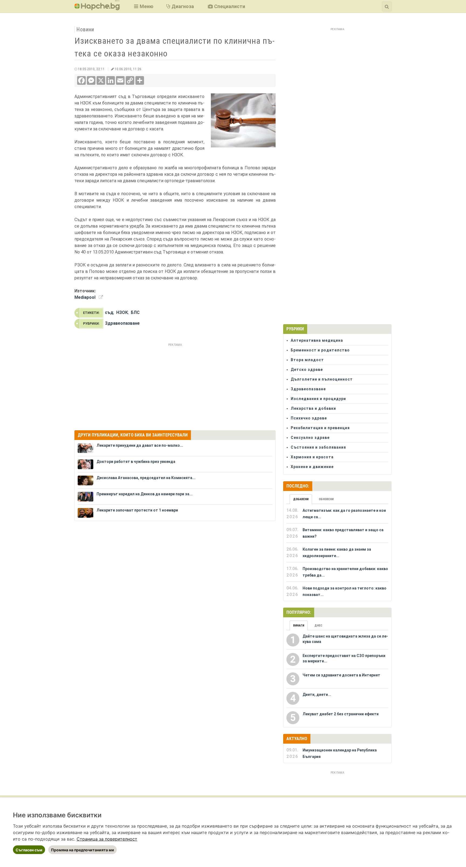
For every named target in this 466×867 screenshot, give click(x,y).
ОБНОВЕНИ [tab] (326, 499)
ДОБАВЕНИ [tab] (301, 499)
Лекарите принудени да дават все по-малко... (140, 445)
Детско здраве (307, 369)
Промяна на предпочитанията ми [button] (82, 850)
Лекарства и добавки (313, 408)
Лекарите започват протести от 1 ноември (137, 510)
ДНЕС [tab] (318, 625)
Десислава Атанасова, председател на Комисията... (146, 478)
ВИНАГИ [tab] (298, 625)
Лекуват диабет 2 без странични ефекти (341, 714)
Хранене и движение (312, 467)
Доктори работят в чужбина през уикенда (136, 461)
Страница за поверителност (107, 839)
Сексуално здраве (310, 437)
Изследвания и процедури (318, 399)
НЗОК (122, 312)
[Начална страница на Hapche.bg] (97, 8)
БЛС (135, 312)
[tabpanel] (337, 552)
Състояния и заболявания (318, 447)
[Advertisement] (175, 386)
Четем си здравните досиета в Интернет (341, 675)
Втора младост (307, 360)
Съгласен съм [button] (29, 850)
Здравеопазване (122, 323)
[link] (107, 839)
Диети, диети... (317, 694)
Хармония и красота (312, 457)
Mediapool (84, 297)
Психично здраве (309, 418)
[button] (143, 6)
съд (109, 312)
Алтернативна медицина (317, 340)
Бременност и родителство (320, 350)
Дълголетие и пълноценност (322, 379)
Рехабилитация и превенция (320, 428)
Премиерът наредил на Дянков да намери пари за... (145, 494)
